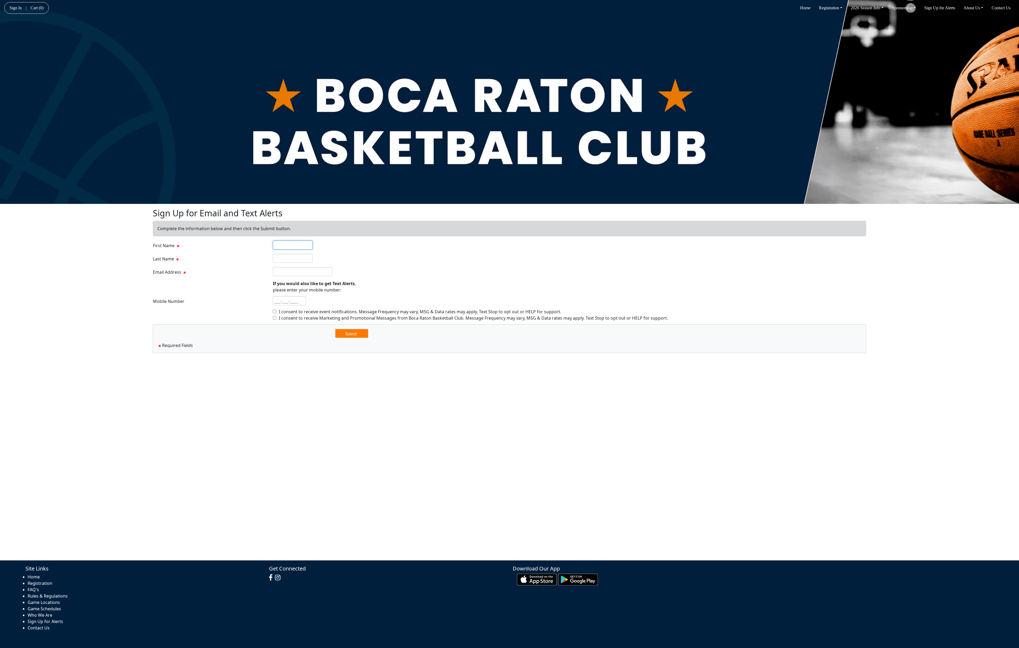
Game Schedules (44, 609)
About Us (972, 8)
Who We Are (40, 615)
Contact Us (1001, 8)
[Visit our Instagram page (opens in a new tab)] (279, 577)
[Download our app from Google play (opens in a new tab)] (578, 579)
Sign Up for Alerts (939, 8)
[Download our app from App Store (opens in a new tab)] (537, 579)
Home (805, 8)
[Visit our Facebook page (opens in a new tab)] (272, 577)
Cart (37, 8)
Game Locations (44, 602)
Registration (829, 8)
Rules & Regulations (48, 596)
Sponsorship (902, 8)
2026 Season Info (865, 8)
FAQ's (33, 590)
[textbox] (293, 245)
